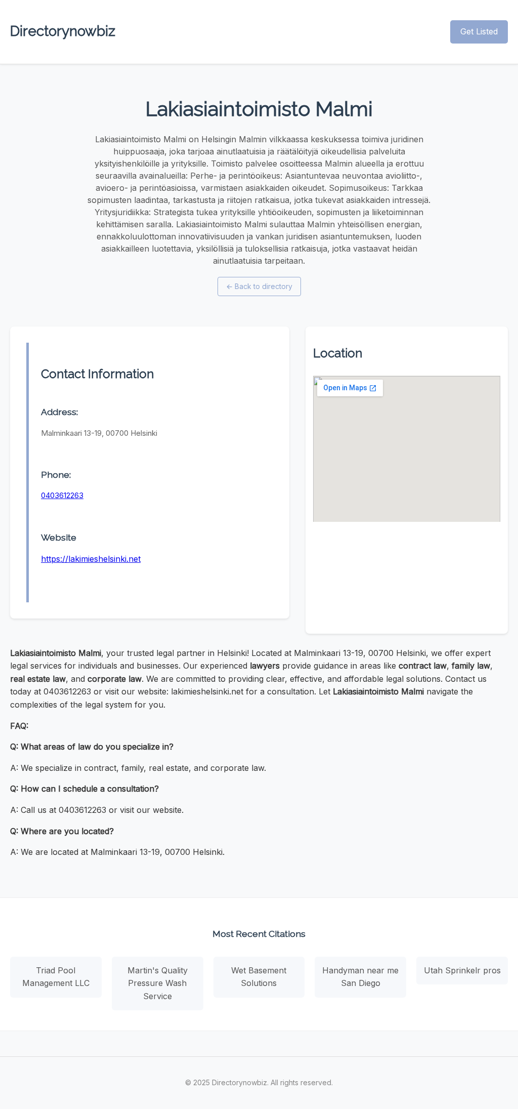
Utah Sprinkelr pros (462, 970)
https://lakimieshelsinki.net (91, 559)
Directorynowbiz (62, 31)
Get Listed (479, 31)
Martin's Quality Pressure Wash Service (157, 983)
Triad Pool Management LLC (56, 977)
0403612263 (62, 495)
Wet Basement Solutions (258, 977)
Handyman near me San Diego (360, 977)
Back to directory (259, 286)
